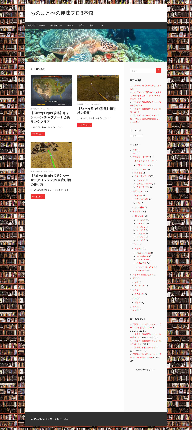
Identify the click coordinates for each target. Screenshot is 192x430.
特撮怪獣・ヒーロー (36, 25)
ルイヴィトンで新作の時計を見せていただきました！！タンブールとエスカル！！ (145, 95)
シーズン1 (141, 220)
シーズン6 (141, 233)
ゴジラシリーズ (141, 169)
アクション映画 (141, 199)
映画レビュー (56, 25)
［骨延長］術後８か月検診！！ (146, 347)
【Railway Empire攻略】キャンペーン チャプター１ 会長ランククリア (50, 117)
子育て (81, 25)
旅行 (92, 25)
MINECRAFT (141, 263)
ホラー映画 (139, 207)
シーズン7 (141, 237)
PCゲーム (138, 248)
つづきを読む (37, 134)
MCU (138, 203)
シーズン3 (141, 227)
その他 (135, 307)
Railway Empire (143, 256)
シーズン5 (141, 230)
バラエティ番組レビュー (143, 274)
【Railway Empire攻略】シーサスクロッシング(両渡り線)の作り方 (51, 180)
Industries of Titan (144, 253)
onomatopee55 (48, 109)
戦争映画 (138, 195)
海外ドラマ (137, 211)
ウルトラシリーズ (142, 176)
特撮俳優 (138, 173)
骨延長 (137, 302)
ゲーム (70, 25)
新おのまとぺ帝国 (146, 267)
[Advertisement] (145, 389)
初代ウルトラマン (144, 184)
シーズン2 (141, 223)
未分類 (135, 310)
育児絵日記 (139, 294)
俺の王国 (142, 270)
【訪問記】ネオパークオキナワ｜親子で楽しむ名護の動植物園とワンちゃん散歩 (145, 118)
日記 (101, 25)
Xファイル (139, 216)
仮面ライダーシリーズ (144, 161)
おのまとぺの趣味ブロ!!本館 (62, 13)
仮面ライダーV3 (143, 165)
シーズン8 (141, 240)
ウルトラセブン (143, 187)
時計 (135, 153)
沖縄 (136, 282)
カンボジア (139, 285)
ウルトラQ (141, 180)
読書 (135, 150)
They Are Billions (143, 259)
